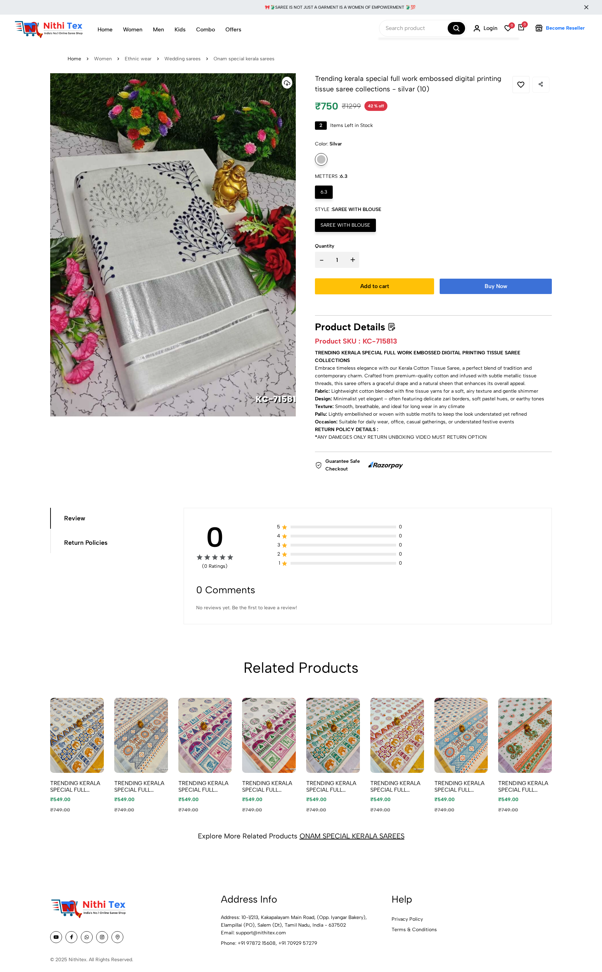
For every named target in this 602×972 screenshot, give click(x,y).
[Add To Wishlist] (521, 84)
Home (105, 29)
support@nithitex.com (261, 933)
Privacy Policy (407, 919)
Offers (233, 29)
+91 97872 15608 (257, 943)
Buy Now (496, 286)
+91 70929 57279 (297, 943)
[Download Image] (287, 83)
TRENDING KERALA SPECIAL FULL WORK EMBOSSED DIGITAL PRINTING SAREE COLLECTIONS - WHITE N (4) (75, 786)
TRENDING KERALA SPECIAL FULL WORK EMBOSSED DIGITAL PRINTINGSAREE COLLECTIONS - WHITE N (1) (331, 786)
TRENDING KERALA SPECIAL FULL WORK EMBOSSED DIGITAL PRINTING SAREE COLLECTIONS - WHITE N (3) (267, 786)
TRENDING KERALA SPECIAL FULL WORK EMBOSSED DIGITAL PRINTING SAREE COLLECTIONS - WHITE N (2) (395, 786)
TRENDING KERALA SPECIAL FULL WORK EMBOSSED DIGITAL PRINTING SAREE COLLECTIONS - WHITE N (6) (139, 786)
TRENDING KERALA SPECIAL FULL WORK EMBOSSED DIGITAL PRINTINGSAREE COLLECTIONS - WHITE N (523, 786)
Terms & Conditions (414, 930)
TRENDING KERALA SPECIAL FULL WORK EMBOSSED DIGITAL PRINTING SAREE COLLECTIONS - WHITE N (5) (203, 786)
